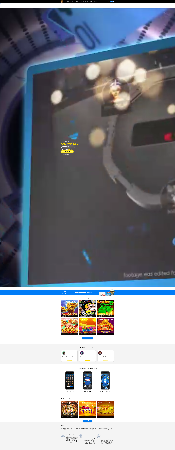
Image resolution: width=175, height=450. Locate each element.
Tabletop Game (83, 1)
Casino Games (77, 1)
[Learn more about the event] (87, 7)
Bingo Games (67, 1)
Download (89, 292)
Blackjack (71, 1)
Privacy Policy (89, 1)
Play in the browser (80, 292)
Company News (95, 1)
